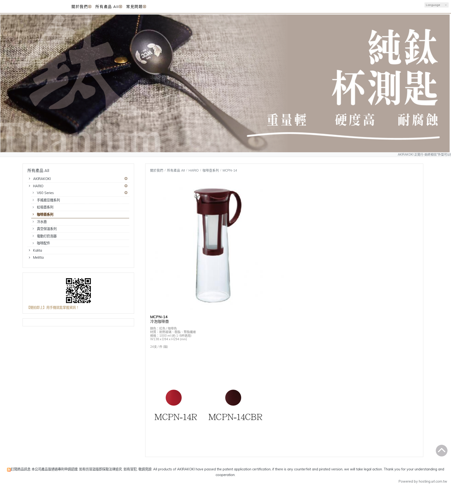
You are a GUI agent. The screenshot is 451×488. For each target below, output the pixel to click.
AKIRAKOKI (42, 179)
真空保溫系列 (47, 229)
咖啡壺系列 (45, 214)
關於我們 (156, 170)
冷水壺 (42, 222)
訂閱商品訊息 (21, 469)
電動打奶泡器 (47, 236)
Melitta (38, 257)
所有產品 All (176, 170)
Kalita (37, 250)
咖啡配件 (43, 243)
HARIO (38, 186)
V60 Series (45, 193)
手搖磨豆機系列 (48, 200)
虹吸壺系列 (45, 207)
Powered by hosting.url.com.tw (423, 481)
